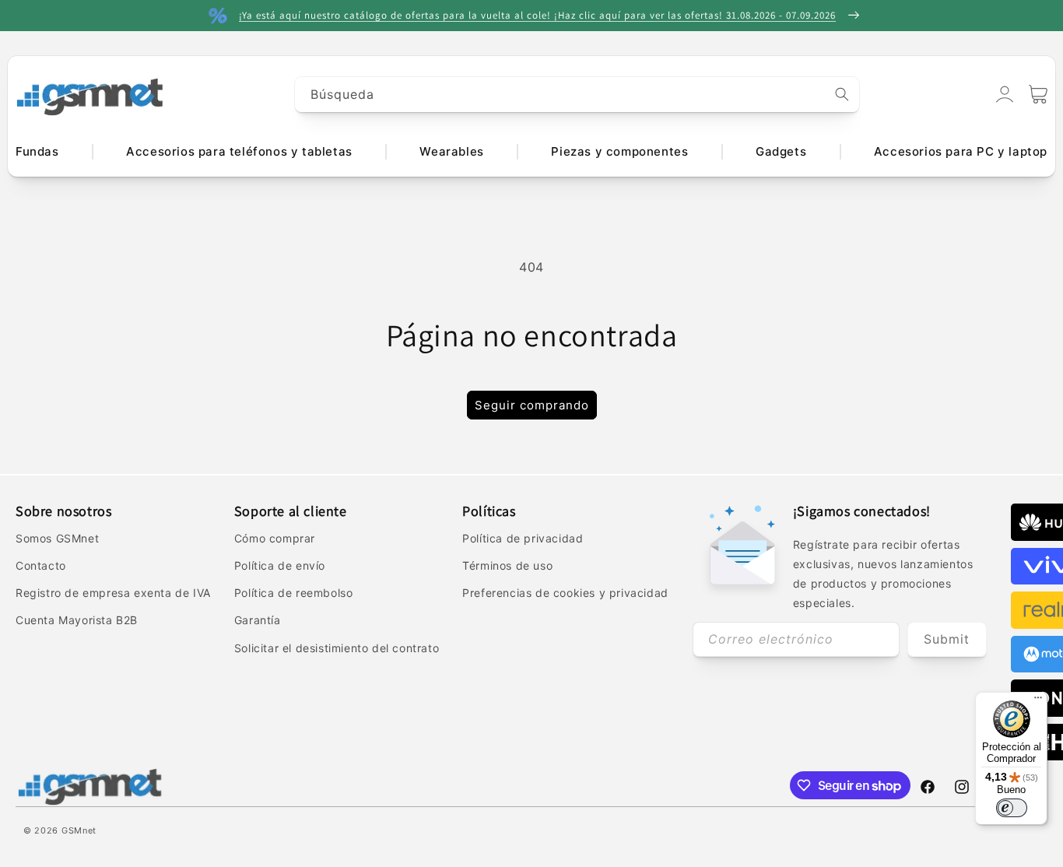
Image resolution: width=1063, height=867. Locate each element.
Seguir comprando (532, 405)
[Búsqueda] (842, 94)
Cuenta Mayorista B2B (77, 620)
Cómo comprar (274, 538)
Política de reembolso (293, 592)
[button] (1038, 94)
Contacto (41, 565)
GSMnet (78, 830)
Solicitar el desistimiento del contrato (336, 648)
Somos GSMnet (57, 538)
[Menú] (1038, 701)
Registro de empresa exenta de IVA (113, 592)
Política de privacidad (522, 538)
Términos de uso (507, 565)
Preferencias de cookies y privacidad (565, 592)
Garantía (257, 620)
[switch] (1011, 808)
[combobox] (577, 94)
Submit (947, 639)
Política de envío (279, 565)
